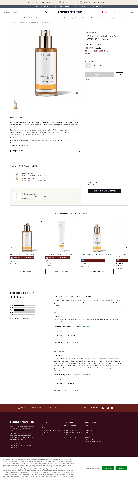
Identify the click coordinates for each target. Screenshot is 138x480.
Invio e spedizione (69, 428)
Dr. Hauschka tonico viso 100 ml (22, 254)
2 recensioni (98, 44)
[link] (116, 12)
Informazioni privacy (70, 430)
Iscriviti (53, 408)
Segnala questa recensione (66, 342)
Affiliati (87, 432)
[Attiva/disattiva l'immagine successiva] (79, 62)
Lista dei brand (89, 428)
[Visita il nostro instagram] (107, 408)
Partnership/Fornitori (91, 435)
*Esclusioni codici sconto (72, 435)
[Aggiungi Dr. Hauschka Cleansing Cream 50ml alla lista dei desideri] (76, 221)
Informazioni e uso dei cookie (73, 432)
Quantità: (89, 61)
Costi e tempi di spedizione (51, 430)
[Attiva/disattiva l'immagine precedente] (11, 62)
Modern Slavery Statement (72, 437)
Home (13, 23)
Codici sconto (89, 430)
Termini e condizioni (70, 426)
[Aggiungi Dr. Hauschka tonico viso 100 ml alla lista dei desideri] (40, 221)
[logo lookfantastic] (70, 12)
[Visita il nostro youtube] (112, 408)
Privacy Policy (13, 478)
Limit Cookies (108, 468)
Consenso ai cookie (16, 443)
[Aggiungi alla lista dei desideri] (119, 74)
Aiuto (43, 426)
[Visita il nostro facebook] (103, 408)
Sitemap (87, 437)
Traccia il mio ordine (48, 435)
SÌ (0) (60, 335)
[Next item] (126, 247)
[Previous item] (11, 247)
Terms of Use (24, 478)
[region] (69, 468)
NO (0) (72, 335)
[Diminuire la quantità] (88, 65)
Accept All (121, 468)
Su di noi (88, 426)
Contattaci (45, 432)
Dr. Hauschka (21, 23)
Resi (43, 428)
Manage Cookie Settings (92, 468)
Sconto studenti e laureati (93, 441)
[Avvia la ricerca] (46, 12)
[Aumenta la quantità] (101, 65)
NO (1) (72, 384)
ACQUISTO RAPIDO (26, 271)
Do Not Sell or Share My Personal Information (20, 446)
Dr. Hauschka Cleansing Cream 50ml (59, 254)
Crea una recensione (19, 319)
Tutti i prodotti (89, 439)
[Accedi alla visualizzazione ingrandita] (77, 93)
